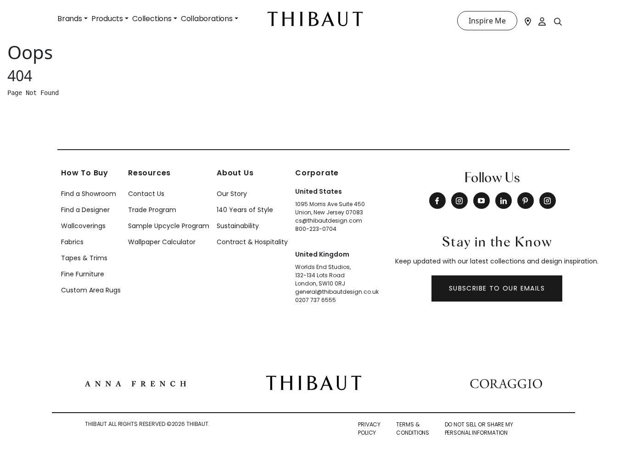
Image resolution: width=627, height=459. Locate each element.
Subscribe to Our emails (497, 288)
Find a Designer (85, 209)
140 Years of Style (245, 209)
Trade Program (152, 209)
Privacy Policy (369, 428)
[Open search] (558, 21)
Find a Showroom (88, 193)
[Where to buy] (528, 20)
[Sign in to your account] (542, 20)
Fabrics (72, 241)
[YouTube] (481, 200)
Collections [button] (152, 18)
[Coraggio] (506, 382)
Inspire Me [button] (487, 21)
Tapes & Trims (84, 258)
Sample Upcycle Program (168, 225)
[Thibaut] (313, 382)
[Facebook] (437, 200)
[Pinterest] (525, 200)
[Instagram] (459, 200)
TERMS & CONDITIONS (412, 428)
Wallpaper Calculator (162, 241)
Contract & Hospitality (252, 241)
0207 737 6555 (315, 300)
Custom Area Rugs (91, 290)
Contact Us (146, 193)
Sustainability (238, 225)
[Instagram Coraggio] (547, 200)
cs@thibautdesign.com (328, 220)
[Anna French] (135, 383)
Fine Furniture (82, 274)
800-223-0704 (315, 229)
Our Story (232, 193)
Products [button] (107, 18)
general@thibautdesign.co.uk (337, 292)
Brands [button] (69, 18)
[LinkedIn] (503, 200)
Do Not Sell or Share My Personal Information (479, 428)
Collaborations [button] (207, 18)
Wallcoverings (83, 225)
